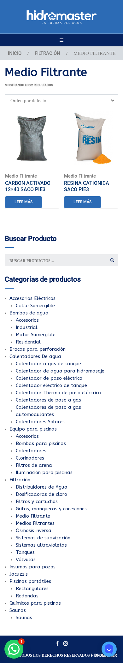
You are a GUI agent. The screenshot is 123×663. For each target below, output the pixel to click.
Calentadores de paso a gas (48, 400)
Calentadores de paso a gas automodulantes (48, 410)
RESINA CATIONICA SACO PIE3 (86, 186)
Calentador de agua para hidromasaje (60, 371)
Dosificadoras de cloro (41, 494)
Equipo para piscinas (33, 429)
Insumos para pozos (32, 567)
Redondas (27, 596)
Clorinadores (30, 458)
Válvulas (26, 559)
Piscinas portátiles (30, 581)
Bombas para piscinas (41, 443)
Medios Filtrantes (35, 523)
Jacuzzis (18, 574)
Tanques (25, 552)
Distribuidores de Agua (41, 487)
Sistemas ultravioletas (41, 545)
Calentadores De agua (35, 356)
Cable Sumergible (35, 305)
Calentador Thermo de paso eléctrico (58, 393)
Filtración (47, 53)
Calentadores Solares (40, 422)
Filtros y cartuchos (37, 501)
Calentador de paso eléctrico (49, 378)
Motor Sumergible (36, 334)
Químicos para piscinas (35, 603)
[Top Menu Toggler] (61, 40)
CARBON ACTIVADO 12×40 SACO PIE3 (27, 186)
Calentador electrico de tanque (51, 385)
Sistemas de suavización (43, 538)
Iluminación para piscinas (44, 472)
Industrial (27, 327)
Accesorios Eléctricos (32, 298)
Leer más (23, 202)
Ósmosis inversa (33, 530)
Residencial (28, 342)
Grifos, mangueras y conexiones (51, 509)
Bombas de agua (29, 313)
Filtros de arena (34, 465)
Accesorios (27, 320)
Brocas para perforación (37, 349)
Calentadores (31, 451)
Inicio (14, 53)
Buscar (112, 260)
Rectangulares (32, 588)
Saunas (17, 610)
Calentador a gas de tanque (48, 364)
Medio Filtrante (21, 176)
